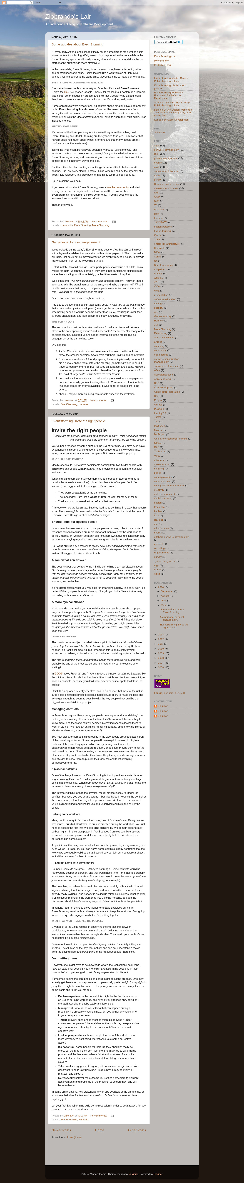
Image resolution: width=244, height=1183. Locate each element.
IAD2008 (159, 409)
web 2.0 (158, 278)
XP (155, 205)
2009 (161, 653)
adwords (159, 460)
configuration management (169, 485)
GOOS (58, 673)
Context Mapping (163, 387)
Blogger (158, 1174)
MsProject (159, 434)
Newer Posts (61, 1130)
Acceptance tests (163, 374)
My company (161, 60)
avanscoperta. (162, 464)
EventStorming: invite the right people (78, 421)
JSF (156, 325)
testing (158, 303)
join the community (118, 187)
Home (99, 1130)
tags (156, 565)
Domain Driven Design (167, 184)
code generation (163, 477)
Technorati (160, 451)
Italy (156, 214)
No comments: (100, 221)
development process (166, 188)
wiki (156, 312)
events (158, 162)
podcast (158, 544)
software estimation (165, 299)
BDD (156, 383)
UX (156, 261)
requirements (161, 552)
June (164, 600)
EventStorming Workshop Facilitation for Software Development (168, 95)
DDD (157, 154)
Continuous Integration (167, 391)
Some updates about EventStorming (77, 44)
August (165, 596)
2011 (161, 644)
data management (164, 494)
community (67, 225)
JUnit (157, 239)
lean (156, 515)
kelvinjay (133, 1174)
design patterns (163, 226)
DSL (156, 396)
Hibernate (159, 248)
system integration (164, 561)
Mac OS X (160, 426)
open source (161, 354)
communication (162, 481)
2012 (161, 639)
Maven (158, 430)
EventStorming (82, 225)
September (167, 591)
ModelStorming (100, 225)
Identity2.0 (160, 413)
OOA (157, 286)
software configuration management (166, 360)
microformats (161, 528)
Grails (157, 235)
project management (166, 158)
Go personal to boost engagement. (76, 242)
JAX (156, 421)
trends (157, 569)
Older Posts (137, 1130)
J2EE (157, 282)
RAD (156, 447)
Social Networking (164, 337)
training (158, 273)
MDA (157, 252)
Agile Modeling (162, 379)
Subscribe (160, 132)
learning (158, 519)
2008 (161, 658)
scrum (157, 179)
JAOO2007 (160, 222)
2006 (161, 667)
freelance (159, 507)
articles (158, 342)
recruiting (159, 548)
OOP (157, 196)
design (158, 502)
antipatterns (161, 269)
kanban (158, 511)
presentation (161, 295)
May (163, 605)
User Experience (163, 265)
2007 (161, 662)
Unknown (163, 706)
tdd (156, 192)
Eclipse (158, 400)
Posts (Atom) (74, 1137)
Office (157, 443)
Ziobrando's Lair (68, 16)
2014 (161, 587)
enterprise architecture (167, 243)
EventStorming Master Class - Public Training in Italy (171, 79)
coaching (159, 346)
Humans (83, 404)
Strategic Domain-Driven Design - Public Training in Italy (173, 104)
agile (157, 145)
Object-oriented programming (171, 438)
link (66, 92)
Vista (157, 455)
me (156, 524)
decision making (163, 498)
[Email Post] (113, 221)
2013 (161, 634)
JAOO (157, 417)
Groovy (158, 404)
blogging (159, 468)
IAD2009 (159, 209)
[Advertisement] (93, 1150)
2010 (161, 648)
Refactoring (160, 333)
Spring (157, 256)
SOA (156, 201)
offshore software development (171, 537)
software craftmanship (166, 366)
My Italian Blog (162, 65)
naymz (158, 532)
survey (158, 557)
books (157, 473)
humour (158, 218)
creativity (159, 490)
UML (157, 290)
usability (158, 307)
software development (166, 150)
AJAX (157, 370)
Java (157, 167)
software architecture (166, 171)
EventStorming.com (165, 56)
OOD (157, 175)
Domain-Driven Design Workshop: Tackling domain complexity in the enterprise (173, 112)
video (157, 574)
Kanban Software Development (171, 119)
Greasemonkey (162, 316)
